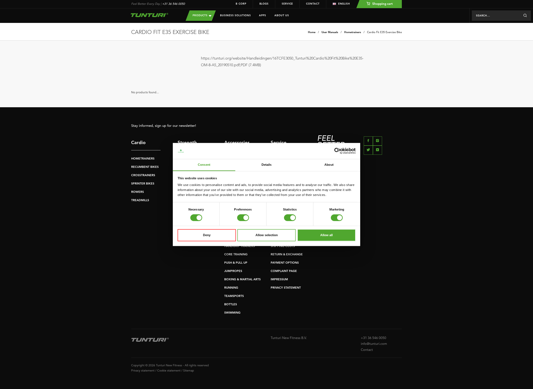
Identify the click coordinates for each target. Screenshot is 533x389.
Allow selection (266, 235)
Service (287, 4)
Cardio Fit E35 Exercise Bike (384, 32)
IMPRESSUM (279, 279)
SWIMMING (232, 312)
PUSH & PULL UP (235, 262)
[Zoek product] (525, 15)
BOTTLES (230, 304)
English (344, 4)
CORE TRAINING (236, 254)
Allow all (326, 235)
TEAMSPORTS (234, 296)
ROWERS (137, 192)
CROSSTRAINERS (143, 175)
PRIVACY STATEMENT (286, 287)
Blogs (264, 4)
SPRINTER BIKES (142, 183)
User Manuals (329, 32)
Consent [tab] (204, 164)
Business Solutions (235, 15)
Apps (262, 15)
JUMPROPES (233, 271)
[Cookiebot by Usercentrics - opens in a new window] (337, 151)
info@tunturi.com (374, 344)
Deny (206, 235)
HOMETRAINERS (142, 158)
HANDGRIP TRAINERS (239, 246)
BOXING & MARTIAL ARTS (242, 279)
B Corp (241, 4)
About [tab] (329, 164)
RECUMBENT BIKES (145, 167)
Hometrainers (352, 32)
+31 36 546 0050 (173, 3)
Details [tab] (267, 164)
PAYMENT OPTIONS (285, 262)
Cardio (138, 143)
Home (311, 32)
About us (281, 15)
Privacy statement (142, 370)
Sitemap (188, 370)
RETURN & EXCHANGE (287, 254)
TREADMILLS (140, 200)
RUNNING (231, 287)
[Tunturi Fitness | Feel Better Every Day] (154, 15)
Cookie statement (169, 370)
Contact (312, 4)
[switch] (243, 217)
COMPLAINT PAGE (284, 271)
